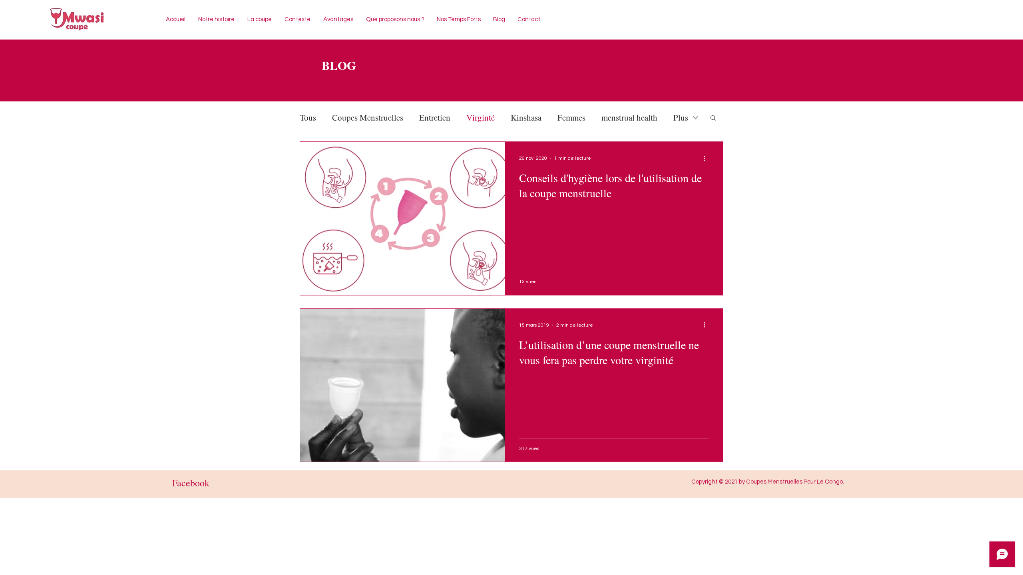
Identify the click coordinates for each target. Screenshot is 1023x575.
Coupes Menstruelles (367, 117)
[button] (713, 118)
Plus (680, 117)
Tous (308, 117)
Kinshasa (526, 117)
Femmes (571, 117)
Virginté (480, 117)
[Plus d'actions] (707, 158)
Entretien (434, 117)
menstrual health (629, 117)
